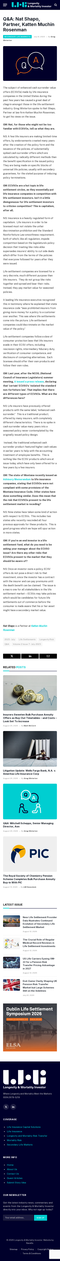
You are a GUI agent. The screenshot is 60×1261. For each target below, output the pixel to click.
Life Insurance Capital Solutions (24, 1127)
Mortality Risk (14, 1140)
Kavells (29, 1243)
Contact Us (13, 1173)
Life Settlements (27, 639)
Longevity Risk (47, 639)
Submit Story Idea (16, 1182)
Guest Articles (14, 1178)
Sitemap (14, 1249)
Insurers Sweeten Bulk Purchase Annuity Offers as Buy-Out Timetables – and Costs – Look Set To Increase (30, 718)
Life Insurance (14, 1131)
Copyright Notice (45, 1249)
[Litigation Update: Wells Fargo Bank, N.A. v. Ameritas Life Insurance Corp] (30, 748)
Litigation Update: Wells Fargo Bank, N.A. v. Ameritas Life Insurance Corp (29, 772)
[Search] (55, 5)
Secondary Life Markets (17, 37)
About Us (12, 1169)
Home (10, 1164)
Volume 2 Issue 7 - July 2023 (27, 644)
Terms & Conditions (32, 1253)
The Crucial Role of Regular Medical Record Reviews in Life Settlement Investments (39, 943)
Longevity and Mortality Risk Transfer (27, 1136)
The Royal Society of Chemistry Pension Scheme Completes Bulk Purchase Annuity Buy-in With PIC (29, 879)
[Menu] (5, 5)
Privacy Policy (27, 1249)
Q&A (7, 644)
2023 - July (10, 639)
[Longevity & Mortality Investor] (31, 5)
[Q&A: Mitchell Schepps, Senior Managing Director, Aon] (30, 801)
